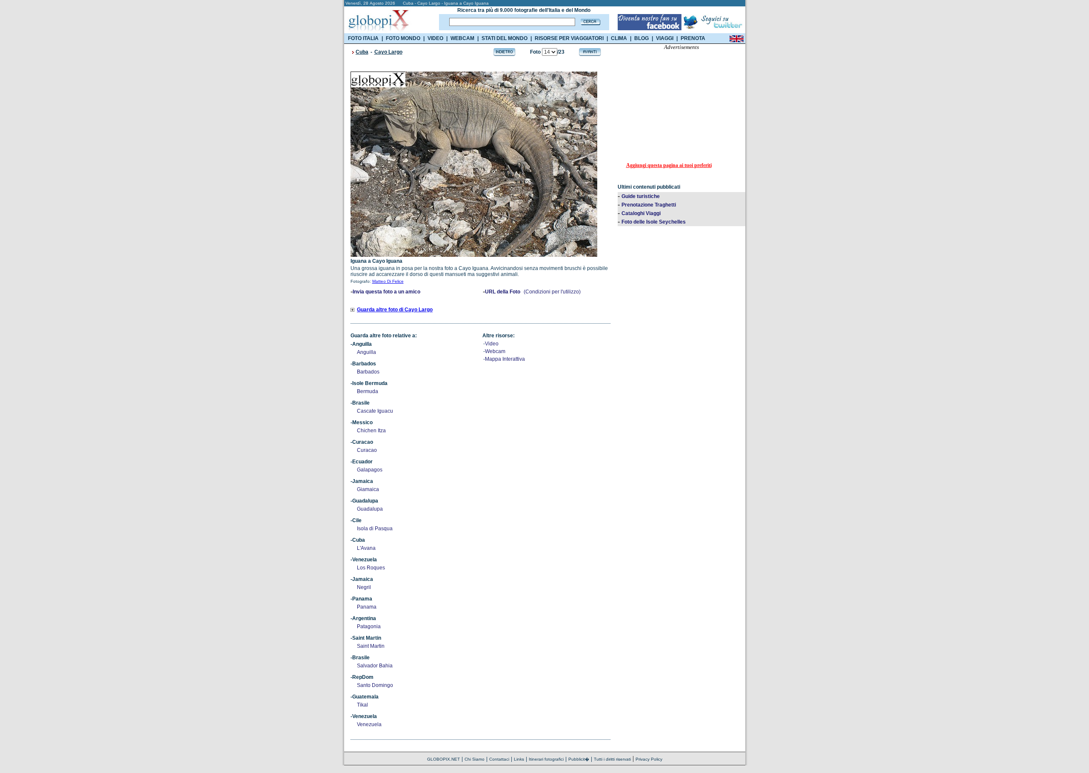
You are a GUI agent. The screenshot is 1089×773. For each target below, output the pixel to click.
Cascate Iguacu (375, 411)
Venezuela (369, 724)
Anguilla (366, 352)
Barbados (368, 372)
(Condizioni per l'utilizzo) (552, 292)
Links (519, 759)
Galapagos (369, 470)
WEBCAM (462, 38)
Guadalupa (370, 509)
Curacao (367, 450)
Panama (366, 607)
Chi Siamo (475, 759)
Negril (364, 587)
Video (492, 344)
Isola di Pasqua (375, 529)
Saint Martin (371, 646)
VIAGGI (664, 38)
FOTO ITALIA (363, 38)
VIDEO (435, 38)
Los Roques (371, 568)
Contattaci (499, 759)
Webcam (495, 351)
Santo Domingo (375, 685)
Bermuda (367, 391)
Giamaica (368, 489)
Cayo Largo (388, 52)
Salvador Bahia (375, 666)
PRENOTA (693, 38)
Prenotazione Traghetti (648, 205)
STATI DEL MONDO (504, 38)
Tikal (362, 705)
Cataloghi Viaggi (641, 213)
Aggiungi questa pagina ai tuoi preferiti (669, 165)
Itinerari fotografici (546, 759)
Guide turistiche (640, 196)
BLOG (641, 38)
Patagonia (369, 626)
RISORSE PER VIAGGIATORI (569, 38)
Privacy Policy (649, 759)
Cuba (362, 52)
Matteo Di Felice (388, 281)
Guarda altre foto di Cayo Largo (395, 310)
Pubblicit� (578, 759)
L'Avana (366, 548)
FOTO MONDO (403, 38)
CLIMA (619, 38)
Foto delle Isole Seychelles (653, 222)
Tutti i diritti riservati (612, 759)
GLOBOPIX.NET (443, 759)
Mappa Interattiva (505, 359)
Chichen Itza (371, 431)
